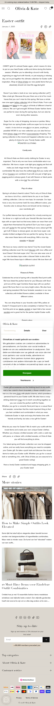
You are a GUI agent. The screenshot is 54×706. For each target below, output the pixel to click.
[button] (3, 8)
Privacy (19, 698)
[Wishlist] (45, 8)
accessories (34, 134)
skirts (15, 105)
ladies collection (20, 102)
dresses (6, 105)
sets (25, 105)
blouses (32, 250)
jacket (12, 228)
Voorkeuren (25, 380)
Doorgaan (27, 373)
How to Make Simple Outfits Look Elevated (25, 525)
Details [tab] (27, 330)
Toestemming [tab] (10, 330)
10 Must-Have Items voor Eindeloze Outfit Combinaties (26, 586)
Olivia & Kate (30, 703)
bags (16, 134)
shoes (10, 134)
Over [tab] (44, 330)
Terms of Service (32, 698)
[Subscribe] (46, 639)
